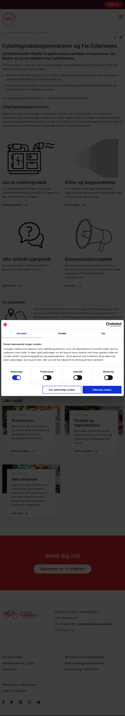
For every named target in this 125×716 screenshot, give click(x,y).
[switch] (47, 377)
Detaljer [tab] (62, 333)
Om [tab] (103, 333)
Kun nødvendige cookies (62, 389)
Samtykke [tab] (21, 333)
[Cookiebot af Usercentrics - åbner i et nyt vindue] (108, 324)
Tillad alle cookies (102, 389)
